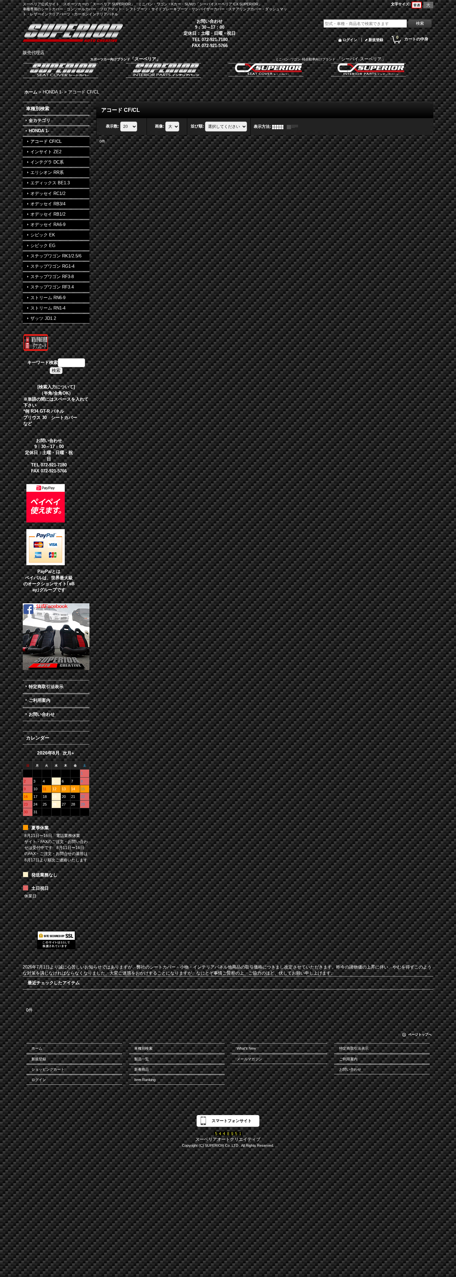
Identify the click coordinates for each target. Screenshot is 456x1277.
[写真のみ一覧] (279, 126)
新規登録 (376, 40)
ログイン (350, 40)
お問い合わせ (42, 714)
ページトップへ (420, 1034)
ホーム (36, 1048)
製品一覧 (141, 1059)
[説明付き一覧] (294, 126)
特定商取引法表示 (46, 686)
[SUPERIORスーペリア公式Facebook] (56, 636)
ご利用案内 (39, 700)
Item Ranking (145, 1080)
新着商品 (141, 1069)
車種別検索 (143, 1048)
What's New (246, 1048)
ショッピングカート (47, 1069)
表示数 (112, 126)
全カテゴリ (39, 120)
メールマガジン (249, 1059)
